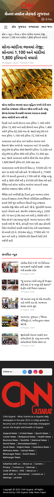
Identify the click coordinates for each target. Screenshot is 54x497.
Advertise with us (11, 464)
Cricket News (26, 433)
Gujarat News (10, 433)
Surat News (9, 447)
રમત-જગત (47, 27)
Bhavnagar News (12, 454)
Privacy (6, 467)
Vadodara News (41, 447)
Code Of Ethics (10, 470)
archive (18, 477)
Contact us (18, 467)
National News (39, 440)
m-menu (5, 27)
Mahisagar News (11, 457)
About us (27, 464)
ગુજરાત (22, 27)
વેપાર (32, 63)
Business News (10, 440)
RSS (22, 470)
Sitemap (30, 467)
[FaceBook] (30, 372)
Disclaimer (24, 474)
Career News (9, 437)
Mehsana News (11, 450)
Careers (39, 464)
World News (9, 443)
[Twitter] (24, 372)
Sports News (41, 433)
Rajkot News (23, 447)
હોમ (14, 27)
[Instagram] (35, 372)
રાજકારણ (33, 27)
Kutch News (29, 454)
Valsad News (27, 450)
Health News (44, 437)
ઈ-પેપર (48, 19)
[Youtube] (41, 372)
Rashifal (25, 440)
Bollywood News (27, 437)
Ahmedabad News (27, 443)
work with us (9, 474)
